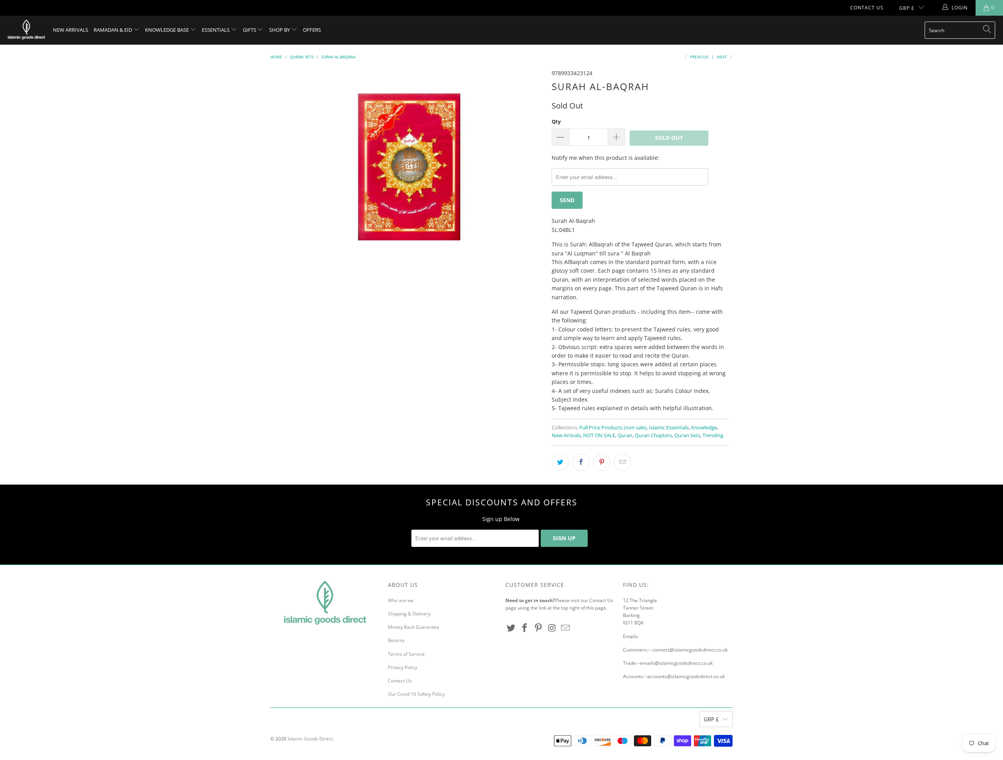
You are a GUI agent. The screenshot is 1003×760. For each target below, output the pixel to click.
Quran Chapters (653, 435)
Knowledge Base (167, 29)
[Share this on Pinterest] (601, 462)
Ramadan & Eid (113, 29)
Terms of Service (406, 654)
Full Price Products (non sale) (612, 427)
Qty (556, 121)
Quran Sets (687, 435)
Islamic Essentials (669, 427)
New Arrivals (70, 29)
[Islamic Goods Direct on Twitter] (511, 628)
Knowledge (704, 427)
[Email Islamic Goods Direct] (566, 628)
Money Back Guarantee (413, 627)
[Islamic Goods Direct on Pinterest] (538, 628)
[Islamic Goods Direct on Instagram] (552, 628)
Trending (712, 435)
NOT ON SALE (599, 435)
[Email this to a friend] (622, 462)
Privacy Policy (402, 667)
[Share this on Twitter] (560, 462)
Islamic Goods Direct (310, 738)
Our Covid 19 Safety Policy (416, 694)
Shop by (280, 29)
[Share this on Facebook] (581, 462)
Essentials (216, 29)
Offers (312, 29)
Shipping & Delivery (409, 613)
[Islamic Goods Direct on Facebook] (525, 628)
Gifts (250, 29)
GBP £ (906, 8)
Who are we (401, 600)
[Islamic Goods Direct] (26, 30)
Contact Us (867, 7)
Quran (624, 435)
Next (722, 57)
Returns (396, 640)
